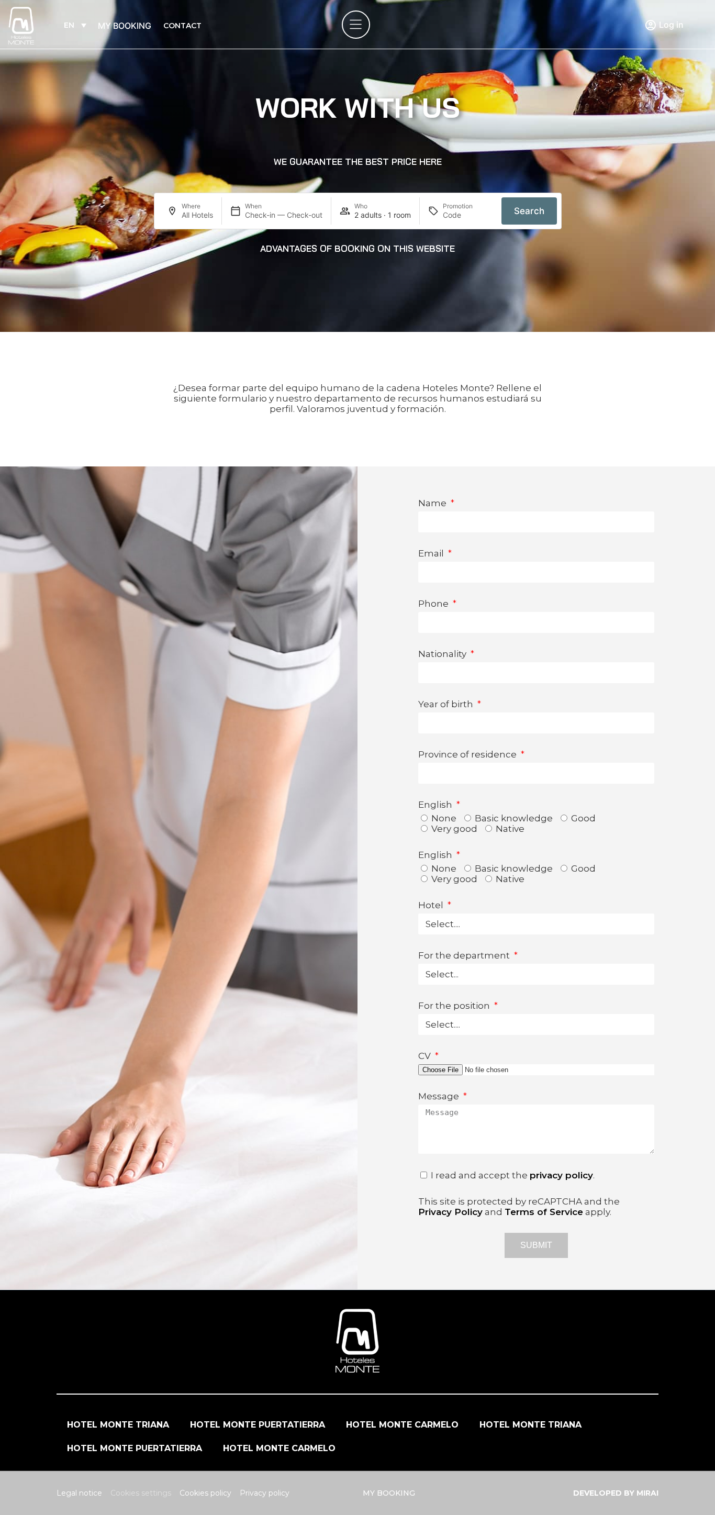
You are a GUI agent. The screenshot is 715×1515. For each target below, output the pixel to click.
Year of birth (446, 704)
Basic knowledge (514, 818)
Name (433, 503)
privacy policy (561, 1175)
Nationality (443, 654)
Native (510, 828)
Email (432, 553)
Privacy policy (264, 1493)
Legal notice (79, 1493)
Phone (434, 603)
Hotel (431, 905)
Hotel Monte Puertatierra (257, 1425)
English (436, 804)
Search (529, 211)
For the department (465, 955)
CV (425, 1056)
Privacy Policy (450, 1212)
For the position (455, 1005)
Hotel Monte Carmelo (402, 1425)
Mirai (647, 1493)
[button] (358, 162)
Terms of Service (544, 1212)
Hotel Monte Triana (118, 1425)
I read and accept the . (513, 1175)
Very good (454, 828)
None (443, 818)
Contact (182, 25)
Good (583, 818)
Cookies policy (205, 1493)
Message (439, 1096)
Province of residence (468, 754)
